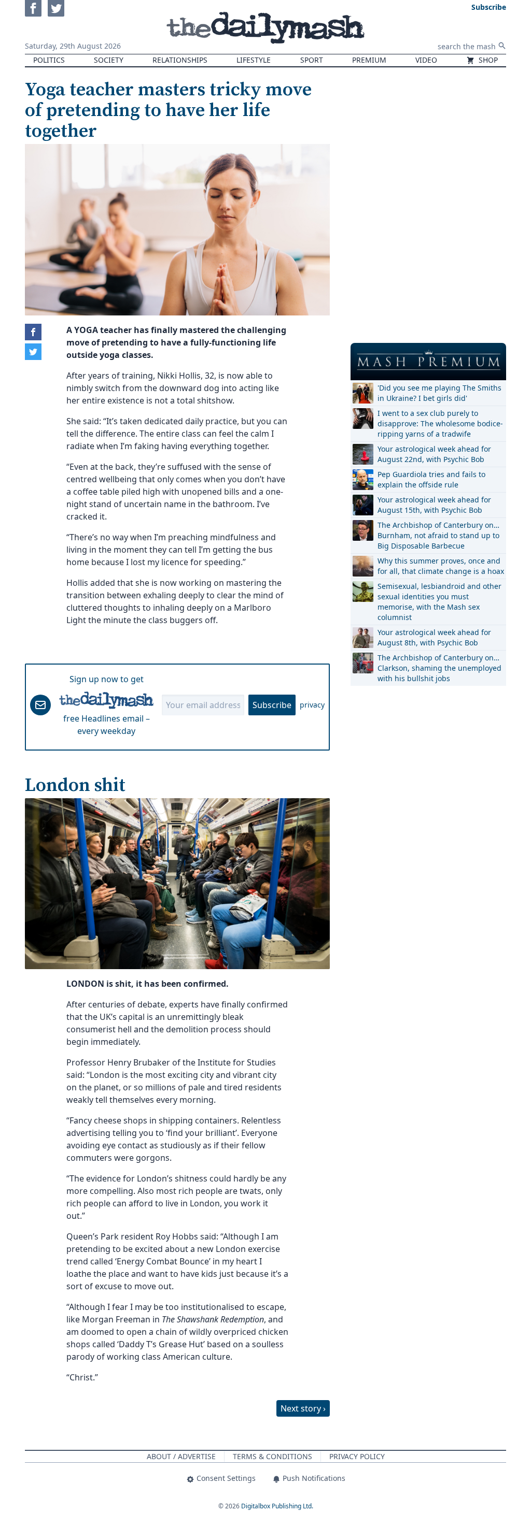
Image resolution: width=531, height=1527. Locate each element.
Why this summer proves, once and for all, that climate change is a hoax (441, 566)
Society (108, 60)
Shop (487, 60)
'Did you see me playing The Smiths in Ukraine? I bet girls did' (439, 393)
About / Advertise (181, 1456)
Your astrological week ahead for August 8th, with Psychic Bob (434, 637)
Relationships (179, 60)
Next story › (303, 1408)
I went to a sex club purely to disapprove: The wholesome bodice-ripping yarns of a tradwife (440, 423)
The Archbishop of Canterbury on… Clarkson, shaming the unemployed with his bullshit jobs (439, 668)
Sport (311, 60)
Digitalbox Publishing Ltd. (277, 1506)
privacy (312, 705)
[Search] (502, 45)
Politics (49, 60)
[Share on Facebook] (33, 332)
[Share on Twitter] (33, 351)
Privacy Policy (357, 1456)
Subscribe (272, 705)
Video (426, 60)
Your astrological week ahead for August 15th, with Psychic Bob (434, 505)
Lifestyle (253, 60)
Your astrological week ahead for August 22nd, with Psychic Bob (434, 454)
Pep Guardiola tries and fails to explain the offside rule (431, 479)
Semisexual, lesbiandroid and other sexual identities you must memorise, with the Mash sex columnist (439, 601)
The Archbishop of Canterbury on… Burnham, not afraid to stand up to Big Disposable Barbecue (438, 535)
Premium (369, 60)
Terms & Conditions (272, 1456)
